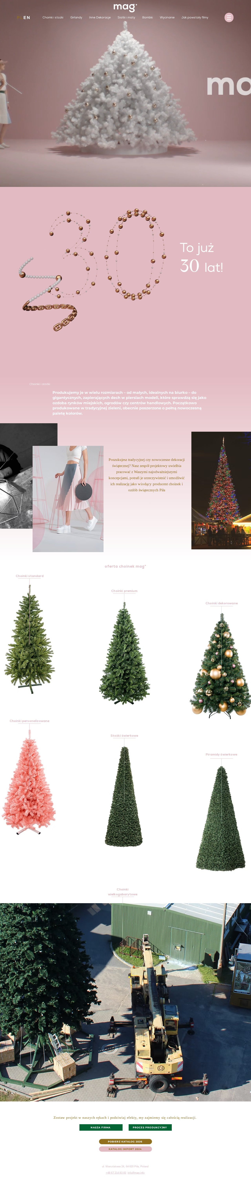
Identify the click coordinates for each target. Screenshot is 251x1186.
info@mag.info (136, 1172)
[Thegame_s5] (135, 99)
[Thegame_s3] (126, 99)
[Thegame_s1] (116, 99)
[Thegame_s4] (130, 99)
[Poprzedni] (56, 79)
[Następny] (195, 79)
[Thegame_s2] (120, 99)
